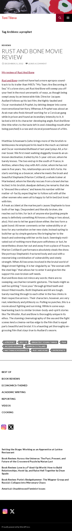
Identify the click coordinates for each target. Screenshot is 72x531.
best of (23, 342)
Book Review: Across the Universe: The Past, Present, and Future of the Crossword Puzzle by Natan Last (34, 460)
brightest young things (44, 342)
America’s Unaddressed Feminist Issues (23, 488)
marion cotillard (36, 346)
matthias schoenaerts (16, 350)
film (64, 342)
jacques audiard (13, 346)
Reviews (6, 45)
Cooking (7, 412)
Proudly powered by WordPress (16, 527)
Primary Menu (68, 18)
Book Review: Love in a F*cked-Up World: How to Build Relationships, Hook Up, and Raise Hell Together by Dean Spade (33, 470)
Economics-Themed (14, 385)
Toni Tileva (9, 18)
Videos (6, 405)
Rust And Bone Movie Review (32, 54)
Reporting (9, 398)
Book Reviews (11, 378)
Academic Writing (14, 392)
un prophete (58, 350)
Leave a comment (37, 63)
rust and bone (40, 350)
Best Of (6, 372)
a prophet (10, 342)
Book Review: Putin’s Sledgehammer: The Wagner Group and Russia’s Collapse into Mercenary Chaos (35, 481)
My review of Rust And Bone (18, 72)
